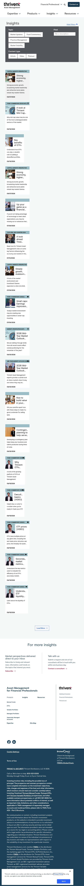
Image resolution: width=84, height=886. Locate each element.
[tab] (14, 13)
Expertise (10, 723)
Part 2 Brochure (18, 810)
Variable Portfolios (12, 710)
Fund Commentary (34, 34)
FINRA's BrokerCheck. (65, 763)
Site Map (33, 723)
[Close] (70, 871)
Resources (41, 697)
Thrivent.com (63, 700)
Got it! (64, 881)
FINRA (35, 847)
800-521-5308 (33, 774)
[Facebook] (9, 742)
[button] (61, 4)
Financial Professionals (66, 697)
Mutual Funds (11, 702)
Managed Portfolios (13, 713)
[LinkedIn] (14, 742)
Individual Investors (64, 694)
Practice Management (18, 40)
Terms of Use (12, 761)
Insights (25, 697)
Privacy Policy (58, 874)
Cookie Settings (13, 752)
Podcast (31, 56)
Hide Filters (71, 24)
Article (12, 56)
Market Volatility (16, 45)
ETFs (8, 706)
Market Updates (16, 34)
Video (22, 56)
